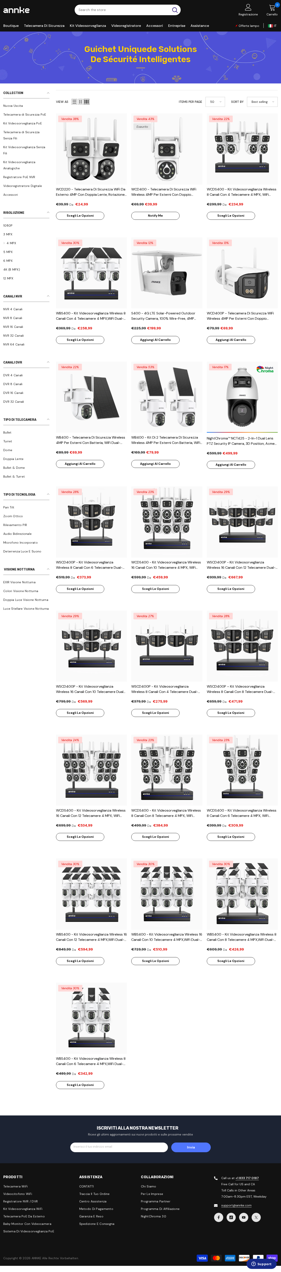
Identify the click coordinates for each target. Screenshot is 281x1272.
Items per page (190, 102)
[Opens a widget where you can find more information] (261, 1264)
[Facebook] (218, 1217)
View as (62, 102)
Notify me (155, 216)
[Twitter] (256, 1217)
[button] (74, 102)
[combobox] (122, 10)
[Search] (128, 10)
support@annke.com (236, 1205)
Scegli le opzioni (80, 216)
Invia (191, 1147)
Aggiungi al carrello (155, 340)
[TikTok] (231, 1217)
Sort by (237, 102)
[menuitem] (26, 105)
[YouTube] (243, 1217)
